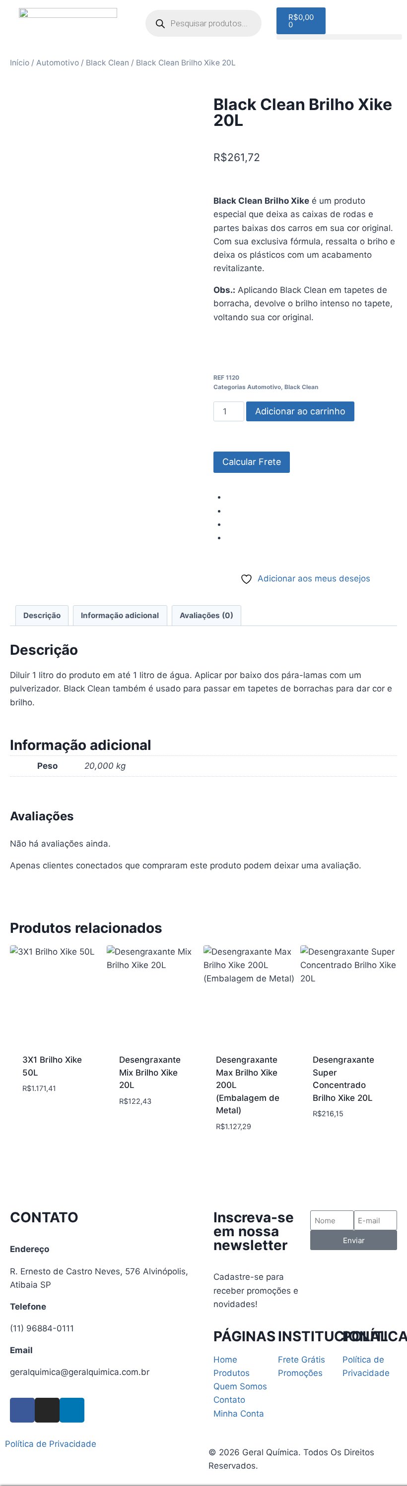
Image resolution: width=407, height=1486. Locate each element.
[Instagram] (47, 1410)
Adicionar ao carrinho (300, 411)
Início (19, 62)
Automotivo (57, 62)
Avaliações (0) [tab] (206, 615)
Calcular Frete (251, 462)
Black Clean (107, 62)
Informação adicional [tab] (120, 615)
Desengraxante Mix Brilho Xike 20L (150, 1072)
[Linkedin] (72, 1410)
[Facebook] (22, 1410)
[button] (339, 37)
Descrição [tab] (42, 615)
